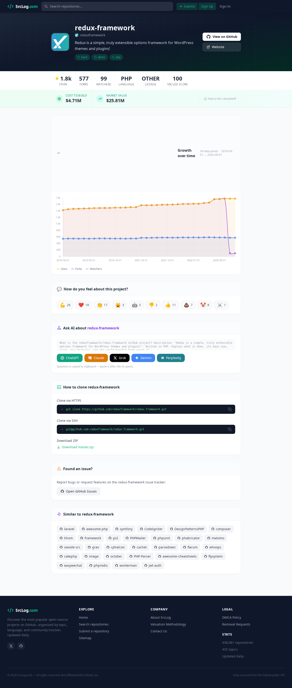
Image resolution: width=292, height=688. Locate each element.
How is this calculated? (222, 99)
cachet (142, 547)
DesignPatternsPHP (189, 529)
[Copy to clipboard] (230, 409)
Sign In (225, 6)
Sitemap (85, 638)
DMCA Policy (231, 617)
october (116, 556)
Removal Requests (236, 624)
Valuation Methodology (168, 624)
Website (218, 47)
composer (223, 529)
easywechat (73, 565)
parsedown (167, 547)
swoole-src (72, 547)
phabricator (191, 538)
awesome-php (97, 529)
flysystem (216, 556)
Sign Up (207, 6)
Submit (189, 6)
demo (101, 57)
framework (93, 538)
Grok (122, 358)
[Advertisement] (119, 153)
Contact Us (159, 631)
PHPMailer (138, 538)
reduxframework (92, 35)
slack (84, 57)
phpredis (101, 565)
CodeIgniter (153, 529)
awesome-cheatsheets (180, 556)
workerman (128, 565)
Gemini (146, 358)
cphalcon (118, 547)
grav (95, 547)
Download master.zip (78, 447)
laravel (69, 529)
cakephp (70, 556)
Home (83, 617)
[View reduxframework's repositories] (60, 42)
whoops (215, 547)
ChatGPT (72, 358)
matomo (218, 538)
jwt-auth (155, 565)
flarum (193, 547)
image (94, 556)
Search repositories (94, 624)
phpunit (164, 538)
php (118, 57)
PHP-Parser (142, 556)
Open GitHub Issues (81, 491)
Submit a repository (94, 631)
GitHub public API (274, 675)
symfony (126, 529)
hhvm (68, 538)
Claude (99, 358)
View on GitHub (225, 36)
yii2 (115, 538)
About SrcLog (161, 617)
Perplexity (173, 358)
